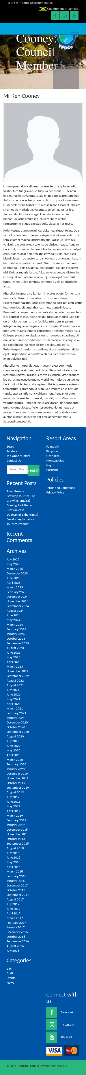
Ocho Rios (53, 456)
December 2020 (17, 722)
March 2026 (15, 569)
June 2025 (14, 578)
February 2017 (16, 923)
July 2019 (13, 797)
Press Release (15, 491)
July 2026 (13, 559)
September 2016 (18, 941)
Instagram (67, 1024)
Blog (9, 969)
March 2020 (15, 760)
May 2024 (13, 620)
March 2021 (15, 708)
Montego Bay (55, 460)
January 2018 (16, 881)
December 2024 (17, 597)
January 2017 (16, 927)
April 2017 (14, 913)
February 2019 (16, 820)
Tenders (12, 451)
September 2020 (18, 732)
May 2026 (13, 564)
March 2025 (15, 587)
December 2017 (17, 885)
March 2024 (15, 625)
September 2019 (18, 788)
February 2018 (16, 876)
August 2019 (15, 792)
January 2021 (16, 718)
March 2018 (15, 871)
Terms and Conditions (60, 488)
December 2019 (17, 774)
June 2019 (14, 802)
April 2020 (14, 755)
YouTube (66, 1037)
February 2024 (16, 629)
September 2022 (18, 676)
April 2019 (14, 811)
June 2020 (14, 746)
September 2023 (18, 643)
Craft (10, 973)
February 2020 (16, 764)
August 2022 (15, 680)
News (10, 983)
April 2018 (14, 867)
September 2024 (18, 606)
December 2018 (17, 829)
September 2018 (18, 843)
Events (11, 978)
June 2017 (14, 909)
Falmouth (52, 446)
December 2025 (17, 573)
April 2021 (14, 704)
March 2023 (15, 666)
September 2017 (18, 895)
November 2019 (17, 778)
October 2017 (16, 890)
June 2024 (14, 615)
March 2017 (15, 918)
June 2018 (14, 857)
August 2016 (15, 946)
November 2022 (17, 671)
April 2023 (14, 662)
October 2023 (16, 639)
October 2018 (16, 839)
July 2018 (13, 853)
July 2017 (13, 904)
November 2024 (17, 601)
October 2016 (16, 937)
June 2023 (14, 652)
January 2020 (16, 769)
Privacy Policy (55, 492)
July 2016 (13, 951)
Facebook (67, 1012)
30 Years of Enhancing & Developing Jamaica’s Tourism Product (22, 519)
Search (11, 446)
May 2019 (13, 806)
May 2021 (13, 699)
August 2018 (15, 848)
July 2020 (13, 741)
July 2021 (13, 690)
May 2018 (13, 862)
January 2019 (16, 825)
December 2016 (17, 932)
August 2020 (15, 736)
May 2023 (13, 657)
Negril (50, 465)
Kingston (52, 451)
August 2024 (15, 611)
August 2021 (15, 685)
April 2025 (14, 583)
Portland (52, 470)
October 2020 (16, 727)
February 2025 (16, 592)
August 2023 (15, 648)
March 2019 (15, 816)
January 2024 (16, 634)
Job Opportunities (18, 456)
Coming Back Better (19, 505)
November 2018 (17, 834)
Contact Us (14, 460)
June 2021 (14, 694)
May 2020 (13, 750)
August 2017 (15, 899)
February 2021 (16, 713)
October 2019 (16, 783)
